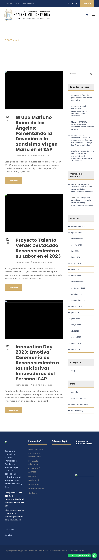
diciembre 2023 (77, 282)
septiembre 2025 (78, 226)
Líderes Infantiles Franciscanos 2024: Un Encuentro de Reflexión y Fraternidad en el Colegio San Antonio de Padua (81, 140)
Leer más (13, 180)
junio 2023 (75, 318)
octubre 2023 (76, 294)
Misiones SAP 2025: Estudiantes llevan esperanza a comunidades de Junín (82, 125)
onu (72, 184)
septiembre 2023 (78, 300)
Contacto (33, 493)
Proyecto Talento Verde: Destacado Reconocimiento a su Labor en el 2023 (38, 248)
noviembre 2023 (78, 288)
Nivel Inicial (33, 480)
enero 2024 (76, 275)
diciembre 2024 (78, 239)
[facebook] (68, 3)
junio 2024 (75, 257)
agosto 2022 (76, 349)
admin (41, 155)
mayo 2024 (76, 263)
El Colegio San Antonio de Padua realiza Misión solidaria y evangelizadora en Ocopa (82, 188)
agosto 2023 (76, 306)
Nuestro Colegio (35, 449)
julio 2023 (75, 312)
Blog (50, 155)
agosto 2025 (76, 232)
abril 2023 (75, 331)
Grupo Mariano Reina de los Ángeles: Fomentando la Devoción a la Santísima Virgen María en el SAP (37, 133)
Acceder (74, 392)
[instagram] (76, 3)
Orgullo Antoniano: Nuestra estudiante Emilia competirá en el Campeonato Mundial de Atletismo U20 (82, 156)
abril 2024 (75, 269)
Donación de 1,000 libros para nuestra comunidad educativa (81, 97)
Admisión (32, 476)
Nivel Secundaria (36, 488)
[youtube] (72, 3)
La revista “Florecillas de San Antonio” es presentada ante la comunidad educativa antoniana (81, 111)
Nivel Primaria (34, 484)
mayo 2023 (76, 325)
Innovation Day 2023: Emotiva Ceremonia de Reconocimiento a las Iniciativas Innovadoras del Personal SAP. (37, 363)
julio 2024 (75, 251)
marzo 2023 (76, 337)
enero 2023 (76, 343)
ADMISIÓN (87, 3)
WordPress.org (77, 410)
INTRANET (8, 3)
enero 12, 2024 (23, 155)
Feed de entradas (78, 398)
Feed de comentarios (80, 404)
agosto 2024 (76, 245)
